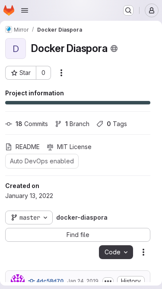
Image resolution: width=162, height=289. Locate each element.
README (28, 146)
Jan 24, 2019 (82, 281)
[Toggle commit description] (108, 281)
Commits (32, 123)
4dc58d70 (49, 281)
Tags (117, 123)
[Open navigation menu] (25, 10)
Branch (77, 123)
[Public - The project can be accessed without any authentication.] (114, 48)
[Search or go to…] (128, 10)
